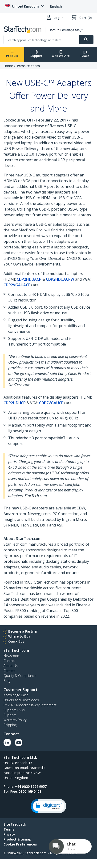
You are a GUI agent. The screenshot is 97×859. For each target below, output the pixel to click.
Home (8, 65)
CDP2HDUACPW (60, 279)
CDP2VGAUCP (51, 402)
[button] (48, 806)
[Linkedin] (7, 742)
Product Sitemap (17, 839)
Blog (7, 680)
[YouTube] (18, 742)
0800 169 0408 (30, 791)
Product (12, 56)
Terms (9, 829)
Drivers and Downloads (21, 700)
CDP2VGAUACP (17, 285)
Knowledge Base (16, 695)
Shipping (10, 725)
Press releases (28, 65)
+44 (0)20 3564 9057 (31, 786)
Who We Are (61, 56)
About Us (11, 665)
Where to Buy (19, 636)
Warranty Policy (15, 720)
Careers (9, 670)
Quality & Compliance (20, 675)
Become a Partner (23, 631)
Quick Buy (16, 641)
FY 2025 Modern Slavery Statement (30, 705)
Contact (10, 660)
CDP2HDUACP (29, 279)
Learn (85, 56)
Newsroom (12, 655)
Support (36, 56)
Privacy (9, 834)
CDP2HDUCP (15, 402)
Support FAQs (14, 710)
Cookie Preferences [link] (20, 844)
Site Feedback (15, 824)
